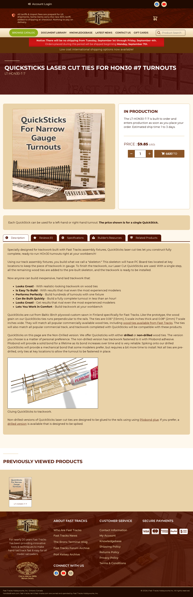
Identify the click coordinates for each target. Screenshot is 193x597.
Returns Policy (109, 552)
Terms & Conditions (113, 563)
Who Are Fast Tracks (67, 530)
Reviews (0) (46, 237)
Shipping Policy (110, 546)
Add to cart (171, 153)
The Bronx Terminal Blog (70, 542)
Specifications (75, 237)
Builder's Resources (109, 237)
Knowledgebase (110, 541)
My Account (108, 535)
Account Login (41, 4)
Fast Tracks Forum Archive (71, 548)
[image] (58, 155)
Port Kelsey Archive (67, 554)
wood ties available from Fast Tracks (148, 323)
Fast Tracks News (65, 535)
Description (17, 237)
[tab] (16, 237)
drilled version (17, 424)
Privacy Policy (109, 557)
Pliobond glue (149, 419)
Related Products (146, 237)
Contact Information (113, 530)
